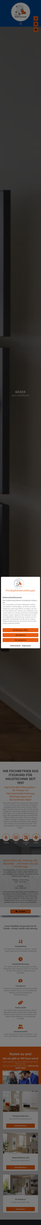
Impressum (26, 646)
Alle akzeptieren (20, 640)
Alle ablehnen (21, 635)
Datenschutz (15, 646)
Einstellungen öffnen (20, 630)
